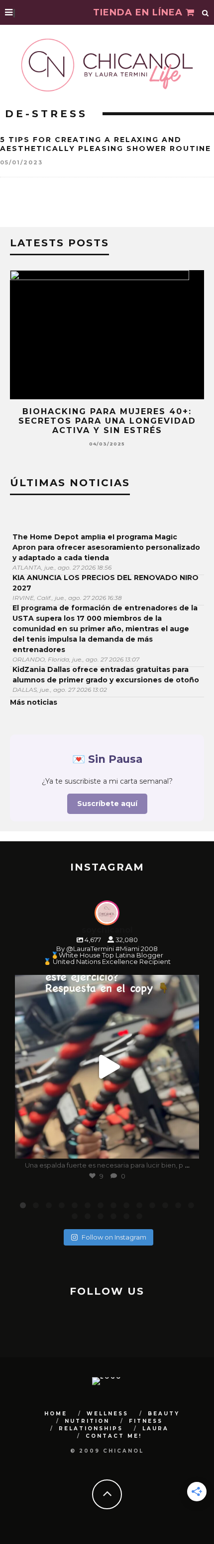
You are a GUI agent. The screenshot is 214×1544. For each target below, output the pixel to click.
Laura (155, 1428)
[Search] (205, 12)
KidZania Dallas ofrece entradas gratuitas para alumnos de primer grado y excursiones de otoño (105, 674)
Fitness (146, 1421)
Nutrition (87, 1421)
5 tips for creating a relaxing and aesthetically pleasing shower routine (105, 144)
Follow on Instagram (114, 1237)
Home (55, 1413)
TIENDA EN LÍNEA (139, 12)
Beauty (164, 1413)
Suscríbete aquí (107, 803)
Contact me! (114, 1436)
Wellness (107, 1413)
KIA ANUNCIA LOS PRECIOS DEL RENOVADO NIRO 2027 (105, 582)
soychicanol (105, 984)
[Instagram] (186, 1146)
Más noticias (33, 702)
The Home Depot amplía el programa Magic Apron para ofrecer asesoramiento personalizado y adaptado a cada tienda (106, 547)
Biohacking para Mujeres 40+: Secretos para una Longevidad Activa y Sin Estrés (107, 421)
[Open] (107, 1067)
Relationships (91, 1428)
